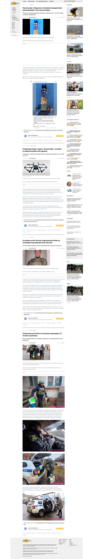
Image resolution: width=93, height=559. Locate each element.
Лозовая (48, 322)
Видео (13, 24)
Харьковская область (27, 140)
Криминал (51, 1)
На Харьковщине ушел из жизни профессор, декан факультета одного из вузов (75, 162)
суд (23, 229)
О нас (13, 30)
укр (77, 1)
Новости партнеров (16, 20)
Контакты (14, 32)
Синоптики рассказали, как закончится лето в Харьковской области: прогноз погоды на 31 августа (74, 145)
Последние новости (73, 119)
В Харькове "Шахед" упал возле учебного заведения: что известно (73, 131)
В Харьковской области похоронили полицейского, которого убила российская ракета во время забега (74, 124)
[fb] (62, 17)
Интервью (14, 17)
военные (49, 229)
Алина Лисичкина (32, 158)
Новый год (39, 140)
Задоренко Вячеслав (56, 532)
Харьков (51, 140)
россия (28, 322)
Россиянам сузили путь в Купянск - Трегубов (73, 158)
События (31, 237)
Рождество (45, 140)
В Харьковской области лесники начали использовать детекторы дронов (75, 166)
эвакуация (34, 532)
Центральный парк (58, 140)
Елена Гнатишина (32, 17)
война (24, 322)
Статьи (13, 15)
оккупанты (53, 322)
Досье (13, 28)
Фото (13, 25)
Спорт (14, 13)
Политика (14, 10)
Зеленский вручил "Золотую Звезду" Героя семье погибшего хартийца (74, 154)
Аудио (13, 26)
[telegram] (63, 17)
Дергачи (28, 532)
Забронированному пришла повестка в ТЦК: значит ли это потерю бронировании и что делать (74, 140)
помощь (39, 532)
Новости (14, 9)
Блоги (13, 22)
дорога (34, 140)
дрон (29, 231)
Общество (32, 4)
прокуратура (33, 229)
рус (79, 1)
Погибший (59, 322)
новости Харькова (56, 229)
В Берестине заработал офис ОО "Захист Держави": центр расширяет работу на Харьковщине (75, 136)
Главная (14, 7)
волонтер (28, 229)
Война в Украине (31, 1)
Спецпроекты (15, 18)
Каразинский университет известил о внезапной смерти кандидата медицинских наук (73, 150)
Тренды (24, 1)
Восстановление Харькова (42, 1)
